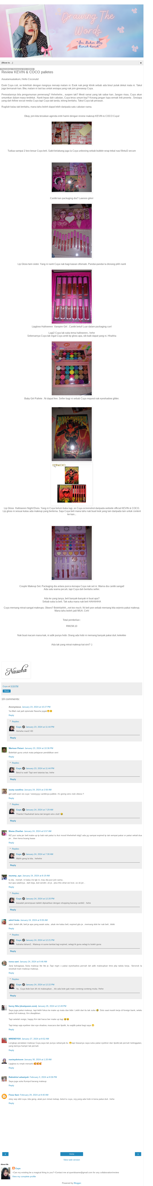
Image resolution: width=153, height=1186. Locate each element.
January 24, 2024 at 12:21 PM (40, 940)
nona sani (14, 961)
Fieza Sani (14, 1095)
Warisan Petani (16, 748)
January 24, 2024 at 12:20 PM (40, 898)
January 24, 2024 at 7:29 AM (39, 809)
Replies (15, 721)
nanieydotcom (16, 1059)
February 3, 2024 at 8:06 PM (43, 1077)
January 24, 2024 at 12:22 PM (40, 984)
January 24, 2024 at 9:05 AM (34, 920)
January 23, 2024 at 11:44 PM (40, 727)
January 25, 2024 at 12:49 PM (52, 1006)
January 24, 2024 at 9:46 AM (33, 961)
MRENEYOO (15, 1039)
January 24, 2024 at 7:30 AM (39, 854)
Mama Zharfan (16, 831)
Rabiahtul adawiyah (19, 1077)
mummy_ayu (15, 875)
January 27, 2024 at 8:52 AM (35, 1039)
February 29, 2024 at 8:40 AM (34, 1095)
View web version (72, 1160)
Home (71, 1154)
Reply (11, 715)
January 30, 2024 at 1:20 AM (38, 1059)
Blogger (77, 1183)
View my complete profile (24, 1176)
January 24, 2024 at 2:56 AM (38, 789)
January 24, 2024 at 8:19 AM (36, 875)
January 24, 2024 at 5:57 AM (37, 831)
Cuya (18, 727)
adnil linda (14, 920)
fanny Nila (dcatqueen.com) (23, 1006)
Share (6, 691)
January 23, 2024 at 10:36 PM (39, 748)
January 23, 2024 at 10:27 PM (36, 707)
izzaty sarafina (16, 789)
